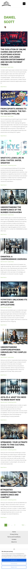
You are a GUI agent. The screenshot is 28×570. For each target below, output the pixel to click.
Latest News (11, 214)
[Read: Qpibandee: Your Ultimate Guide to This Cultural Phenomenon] (14, 431)
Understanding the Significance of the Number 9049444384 (11, 209)
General (10, 307)
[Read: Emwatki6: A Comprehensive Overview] (14, 246)
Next (24, 525)
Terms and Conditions (14, 537)
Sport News (10, 67)
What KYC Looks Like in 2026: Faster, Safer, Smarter (12, 160)
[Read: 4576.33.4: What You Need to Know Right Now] (14, 386)
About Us (14, 542)
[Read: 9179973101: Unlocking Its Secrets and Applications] (14, 289)
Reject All (14, 567)
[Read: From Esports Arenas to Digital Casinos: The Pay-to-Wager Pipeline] (14, 98)
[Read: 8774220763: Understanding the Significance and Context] (14, 479)
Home (14, 532)
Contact (14, 539)
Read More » (4, 86)
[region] (14, 559)
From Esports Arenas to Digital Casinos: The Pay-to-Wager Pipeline (14, 111)
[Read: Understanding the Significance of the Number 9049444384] (14, 196)
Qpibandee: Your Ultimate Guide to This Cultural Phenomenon (14, 444)
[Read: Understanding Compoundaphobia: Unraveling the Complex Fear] (14, 336)
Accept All (14, 560)
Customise (14, 563)
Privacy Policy (14, 534)
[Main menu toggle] (24, 3)
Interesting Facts (12, 165)
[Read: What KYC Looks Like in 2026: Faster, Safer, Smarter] (14, 147)
